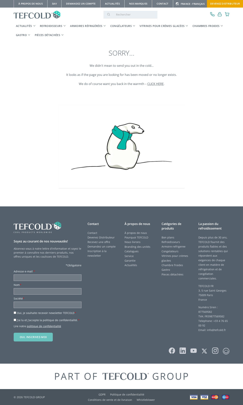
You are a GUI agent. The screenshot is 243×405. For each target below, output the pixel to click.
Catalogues (132, 251)
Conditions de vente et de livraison (110, 400)
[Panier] (227, 14)
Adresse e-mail (24, 271)
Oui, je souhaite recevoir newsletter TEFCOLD (46, 313)
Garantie (130, 260)
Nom (17, 285)
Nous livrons (132, 242)
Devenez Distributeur (225, 3)
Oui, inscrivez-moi (33, 337)
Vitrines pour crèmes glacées (162, 26)
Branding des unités (137, 247)
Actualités (24, 26)
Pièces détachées (47, 35)
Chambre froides (172, 265)
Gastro (21, 35)
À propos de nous (136, 233)
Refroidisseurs (51, 26)
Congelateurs (170, 251)
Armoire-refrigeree (173, 246)
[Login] (220, 14)
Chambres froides (206, 26)
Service (129, 256)
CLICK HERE (155, 84)
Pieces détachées (172, 274)
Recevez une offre (99, 242)
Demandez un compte (102, 246)
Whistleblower (146, 400)
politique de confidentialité (44, 326)
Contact (92, 233)
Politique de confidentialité (127, 394)
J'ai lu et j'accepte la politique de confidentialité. (48, 320)
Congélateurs (121, 26)
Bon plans (168, 237)
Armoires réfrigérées (86, 26)
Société (19, 298)
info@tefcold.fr (216, 330)
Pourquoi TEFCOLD (136, 237)
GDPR (102, 394)
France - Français (193, 4)
